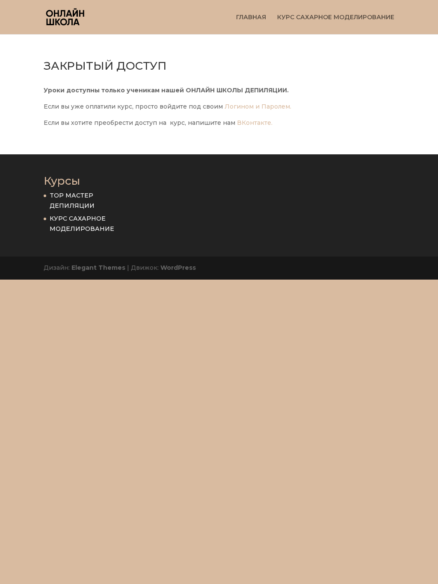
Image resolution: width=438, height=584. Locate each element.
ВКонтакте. (254, 123)
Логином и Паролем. (258, 106)
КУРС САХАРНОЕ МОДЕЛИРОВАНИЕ (335, 17)
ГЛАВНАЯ (251, 17)
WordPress (178, 267)
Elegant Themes (98, 267)
